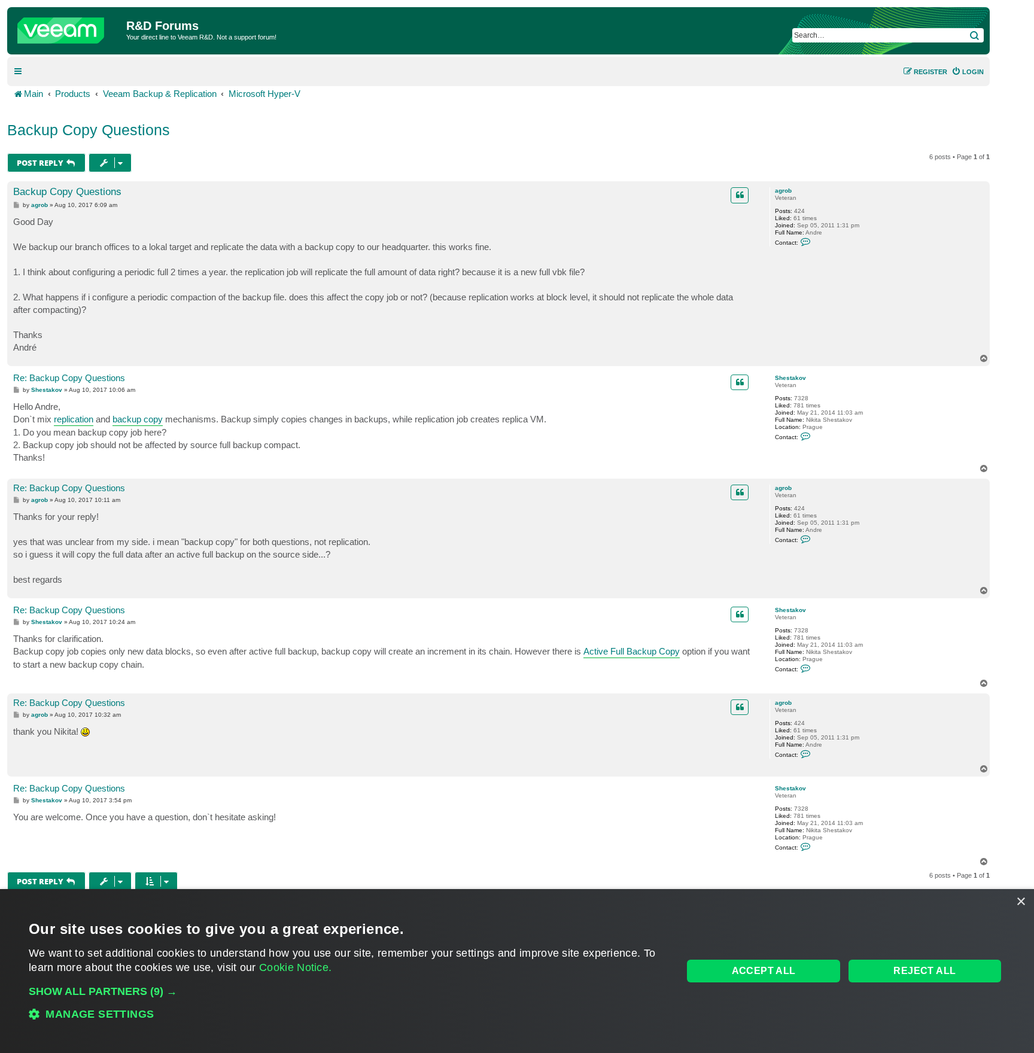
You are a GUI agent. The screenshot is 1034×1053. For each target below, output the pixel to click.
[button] (346, 991)
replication (73, 419)
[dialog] (517, 971)
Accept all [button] (764, 971)
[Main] (68, 27)
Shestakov (790, 378)
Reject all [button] (924, 971)
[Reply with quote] (740, 195)
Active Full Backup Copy (631, 651)
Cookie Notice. (295, 967)
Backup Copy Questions (88, 129)
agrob (783, 190)
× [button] (1020, 901)
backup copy (137, 419)
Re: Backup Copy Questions (69, 378)
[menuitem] (967, 72)
